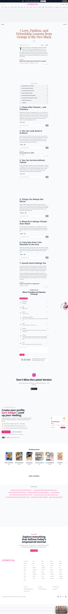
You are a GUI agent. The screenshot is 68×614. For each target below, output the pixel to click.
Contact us (26, 586)
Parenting (43, 574)
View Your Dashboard (18, 431)
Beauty (61, 7)
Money (46, 7)
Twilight (42, 578)
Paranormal (35, 574)
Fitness (51, 565)
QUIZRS (47, 64)
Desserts (60, 563)
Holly (21, 45)
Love (24, 571)
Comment (22, 354)
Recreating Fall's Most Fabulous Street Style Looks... (45, 490)
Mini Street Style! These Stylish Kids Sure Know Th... (21, 494)
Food (8, 7)
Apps (18, 7)
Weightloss (61, 578)
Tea (20, 154)
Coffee (23, 154)
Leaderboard (53, 427)
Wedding (50, 7)
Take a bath (21, 63)
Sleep (42, 576)
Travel (34, 578)
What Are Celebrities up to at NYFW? (17, 492)
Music (43, 7)
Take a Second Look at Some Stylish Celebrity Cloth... (46, 494)
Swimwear (61, 576)
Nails (34, 7)
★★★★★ (65, 24)
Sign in (22, 434)
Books (31, 7)
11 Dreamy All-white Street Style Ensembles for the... (18, 497)
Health (25, 569)
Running (60, 574)
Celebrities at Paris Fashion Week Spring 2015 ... (22, 490)
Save (42, 45)
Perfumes (52, 574)
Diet (24, 565)
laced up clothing (55, 492)
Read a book (26, 63)
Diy (33, 565)
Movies (28, 7)
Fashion (12, 7)
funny (2, 24)
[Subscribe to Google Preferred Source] (25, 359)
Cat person (21, 285)
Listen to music (32, 63)
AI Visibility (40, 586)
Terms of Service (27, 591)
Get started (63, 427)
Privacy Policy (55, 588)
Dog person (26, 285)
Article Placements (56, 586)
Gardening (56, 7)
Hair (24, 7)
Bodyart (25, 563)
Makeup (34, 571)
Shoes (2, 7)
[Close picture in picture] (56, 606)
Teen (25, 578)
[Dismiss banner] (47, 358)
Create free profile (6, 431)
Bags (53, 7)
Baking (22, 7)
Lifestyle (64, 7)
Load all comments (23, 298)
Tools (25, 580)
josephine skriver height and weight (39, 497)
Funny (37, 7)
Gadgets (34, 567)
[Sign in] (66, 4)
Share (47, 45)
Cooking (51, 563)
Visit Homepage (34, 550)
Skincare (15, 7)
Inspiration (35, 569)
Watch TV (36, 63)
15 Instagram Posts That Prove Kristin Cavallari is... (38, 492)
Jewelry (40, 7)
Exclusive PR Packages (42, 588)
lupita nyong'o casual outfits (55, 497)
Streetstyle (52, 576)
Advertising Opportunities (28, 588)
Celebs (42, 563)
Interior (5, 7)
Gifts (51, 567)
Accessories (26, 561)
